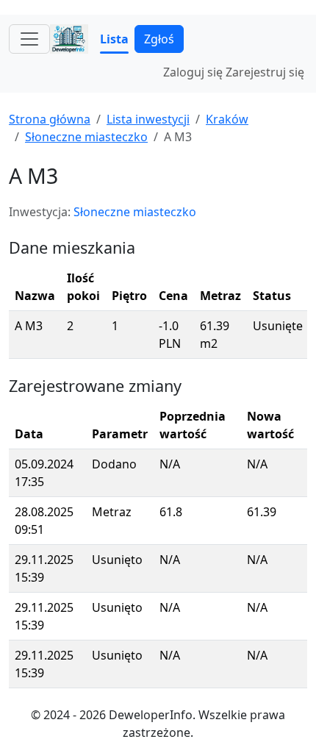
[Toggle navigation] (29, 39)
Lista (114, 39)
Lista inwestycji (148, 119)
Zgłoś (159, 39)
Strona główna (49, 119)
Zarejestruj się (265, 72)
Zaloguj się (193, 72)
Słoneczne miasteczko (86, 137)
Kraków (227, 119)
